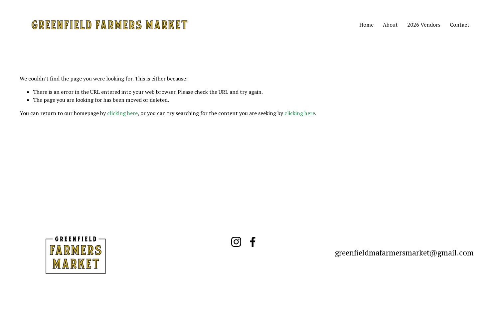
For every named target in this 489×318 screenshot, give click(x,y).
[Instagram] (236, 242)
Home (366, 24)
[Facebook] (252, 242)
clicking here (122, 113)
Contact (459, 24)
